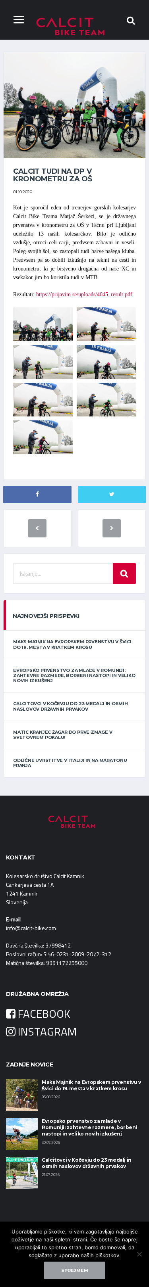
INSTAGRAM (46, 1031)
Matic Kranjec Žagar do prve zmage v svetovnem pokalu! (62, 734)
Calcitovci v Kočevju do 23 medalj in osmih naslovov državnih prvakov (70, 706)
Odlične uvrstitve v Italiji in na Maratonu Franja (70, 763)
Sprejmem (74, 1270)
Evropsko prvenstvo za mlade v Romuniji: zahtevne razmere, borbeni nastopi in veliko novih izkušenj (74, 675)
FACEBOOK (42, 1013)
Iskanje (124, 573)
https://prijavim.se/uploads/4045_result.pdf (84, 294)
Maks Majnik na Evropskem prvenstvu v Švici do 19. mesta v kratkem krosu (72, 644)
